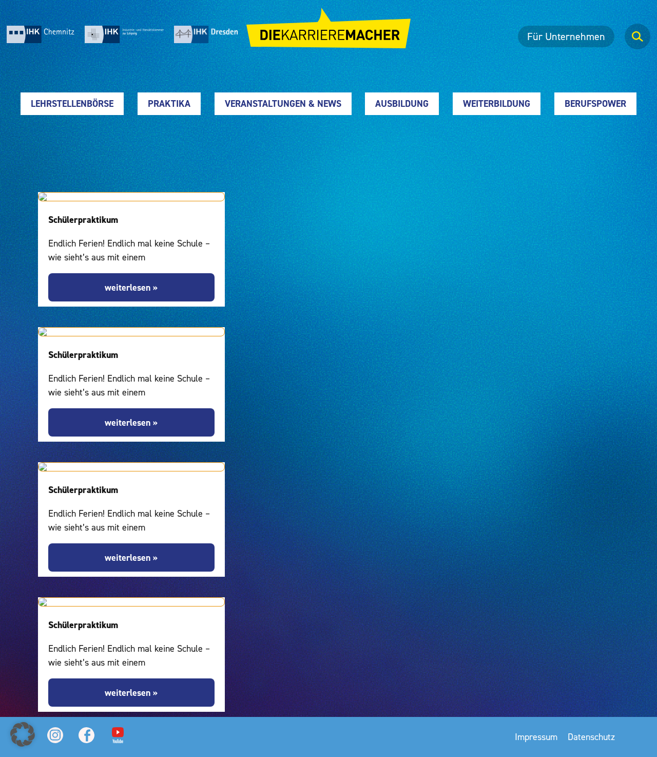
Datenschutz (591, 736)
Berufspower (595, 103)
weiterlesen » (131, 287)
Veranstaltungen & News (283, 103)
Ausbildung (402, 103)
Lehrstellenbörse (72, 103)
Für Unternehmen (566, 36)
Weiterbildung (496, 103)
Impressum (536, 736)
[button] (22, 734)
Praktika (169, 103)
